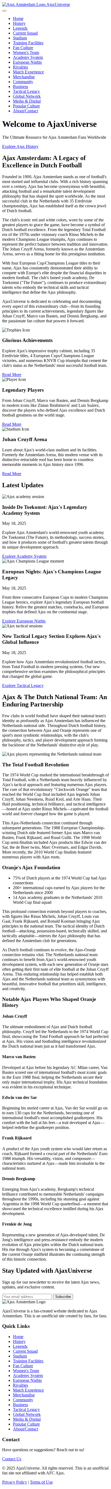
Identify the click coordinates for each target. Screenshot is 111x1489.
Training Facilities (28, 42)
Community (23, 81)
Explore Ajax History (20, 146)
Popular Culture (26, 106)
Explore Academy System (24, 556)
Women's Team (26, 52)
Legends (20, 28)
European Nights (27, 62)
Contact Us (11, 1459)
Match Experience (28, 72)
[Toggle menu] (4, 11)
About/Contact (25, 111)
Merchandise (24, 77)
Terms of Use (41, 1482)
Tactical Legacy (26, 91)
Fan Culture (23, 47)
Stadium (20, 38)
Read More (11, 374)
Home (18, 18)
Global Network (27, 96)
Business (20, 86)
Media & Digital (27, 101)
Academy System (28, 57)
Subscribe (63, 1297)
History (19, 23)
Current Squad (25, 33)
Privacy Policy (14, 1482)
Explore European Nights (24, 621)
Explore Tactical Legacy (23, 685)
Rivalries (20, 67)
